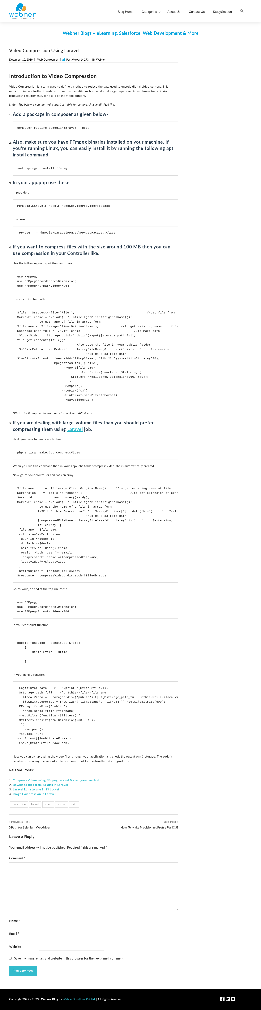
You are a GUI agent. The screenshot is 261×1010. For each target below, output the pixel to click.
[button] (242, 11)
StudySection (222, 12)
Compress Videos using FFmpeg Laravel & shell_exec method (56, 780)
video (74, 804)
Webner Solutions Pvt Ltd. (79, 999)
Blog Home (125, 12)
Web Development (48, 60)
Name (14, 921)
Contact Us (197, 12)
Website (15, 946)
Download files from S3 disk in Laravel (40, 785)
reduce (48, 804)
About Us (174, 12)
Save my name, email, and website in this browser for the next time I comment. (69, 958)
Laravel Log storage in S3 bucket (36, 789)
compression (19, 804)
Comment (17, 858)
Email (14, 933)
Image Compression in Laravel (34, 794)
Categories (149, 12)
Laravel (75, 429)
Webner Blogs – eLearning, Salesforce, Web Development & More (131, 33)
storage (62, 804)
